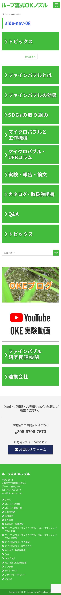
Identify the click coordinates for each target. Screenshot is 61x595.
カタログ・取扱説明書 (15, 550)
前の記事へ (30, 57)
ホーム (8, 500)
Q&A (7, 554)
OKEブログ (10, 558)
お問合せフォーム (32, 449)
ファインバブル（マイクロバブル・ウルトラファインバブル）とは (31, 529)
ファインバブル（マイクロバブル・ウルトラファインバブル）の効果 (31, 536)
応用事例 (9, 516)
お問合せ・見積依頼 (14, 524)
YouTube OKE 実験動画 (16, 563)
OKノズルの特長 (12, 504)
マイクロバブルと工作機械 (17, 542)
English (8, 579)
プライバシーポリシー (15, 575)
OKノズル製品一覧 (13, 508)
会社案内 (9, 520)
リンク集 (9, 567)
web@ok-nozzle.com (12, 493)
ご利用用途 (10, 512)
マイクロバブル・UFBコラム (18, 546)
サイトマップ (11, 571)
